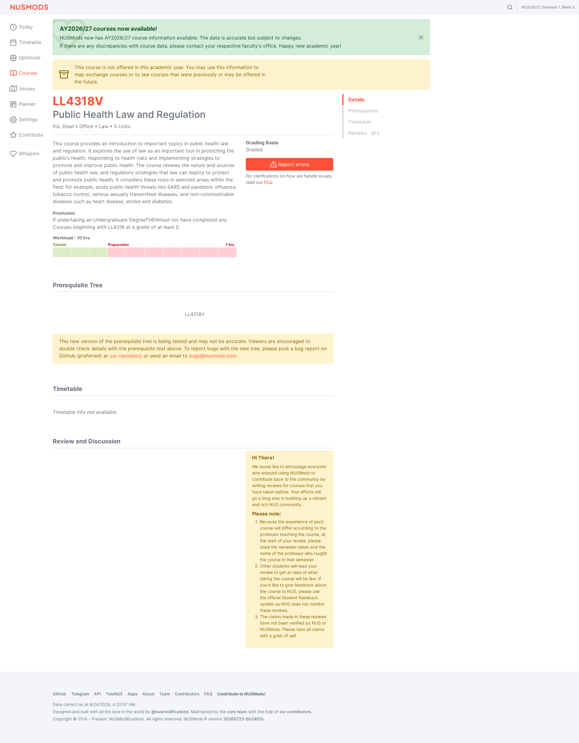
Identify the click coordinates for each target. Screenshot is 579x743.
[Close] (421, 37)
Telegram (80, 693)
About (148, 693)
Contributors (187, 693)
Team (164, 693)
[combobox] (515, 7)
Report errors (293, 164)
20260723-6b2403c (243, 718)
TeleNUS (114, 693)
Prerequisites (363, 111)
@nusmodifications (169, 711)
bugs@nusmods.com (212, 356)
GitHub (59, 693)
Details (356, 99)
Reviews (364, 133)
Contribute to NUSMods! (241, 693)
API (97, 693)
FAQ (268, 182)
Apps (133, 693)
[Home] (29, 7)
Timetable (359, 122)
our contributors (295, 711)
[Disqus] (145, 526)
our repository (125, 356)
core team (237, 711)
